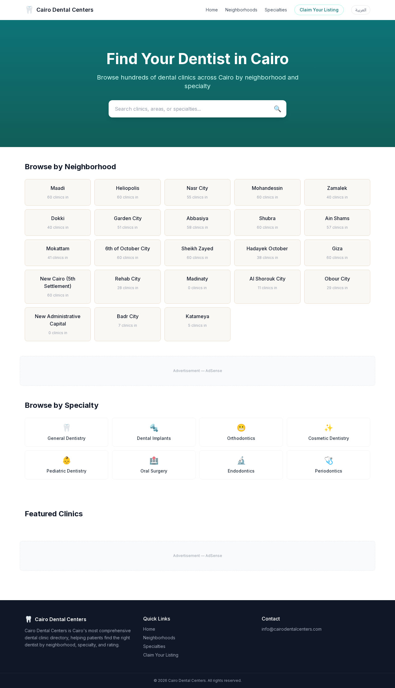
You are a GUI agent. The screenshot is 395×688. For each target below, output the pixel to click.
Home (212, 9)
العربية (360, 9)
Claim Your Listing (319, 9)
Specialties (276, 9)
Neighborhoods (241, 9)
